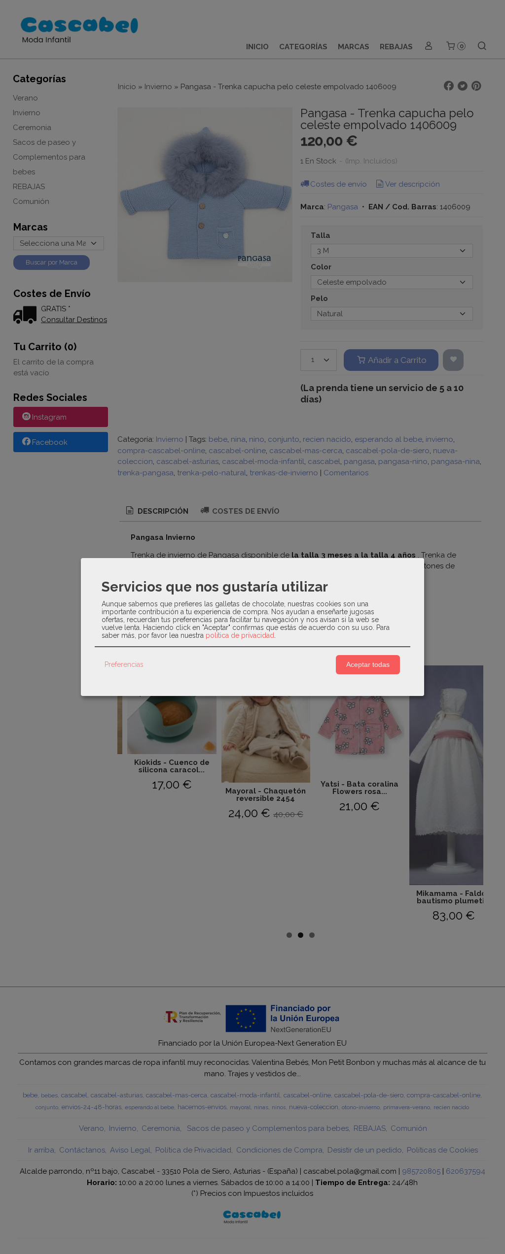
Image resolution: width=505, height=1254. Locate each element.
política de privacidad (240, 635)
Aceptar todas (368, 664)
